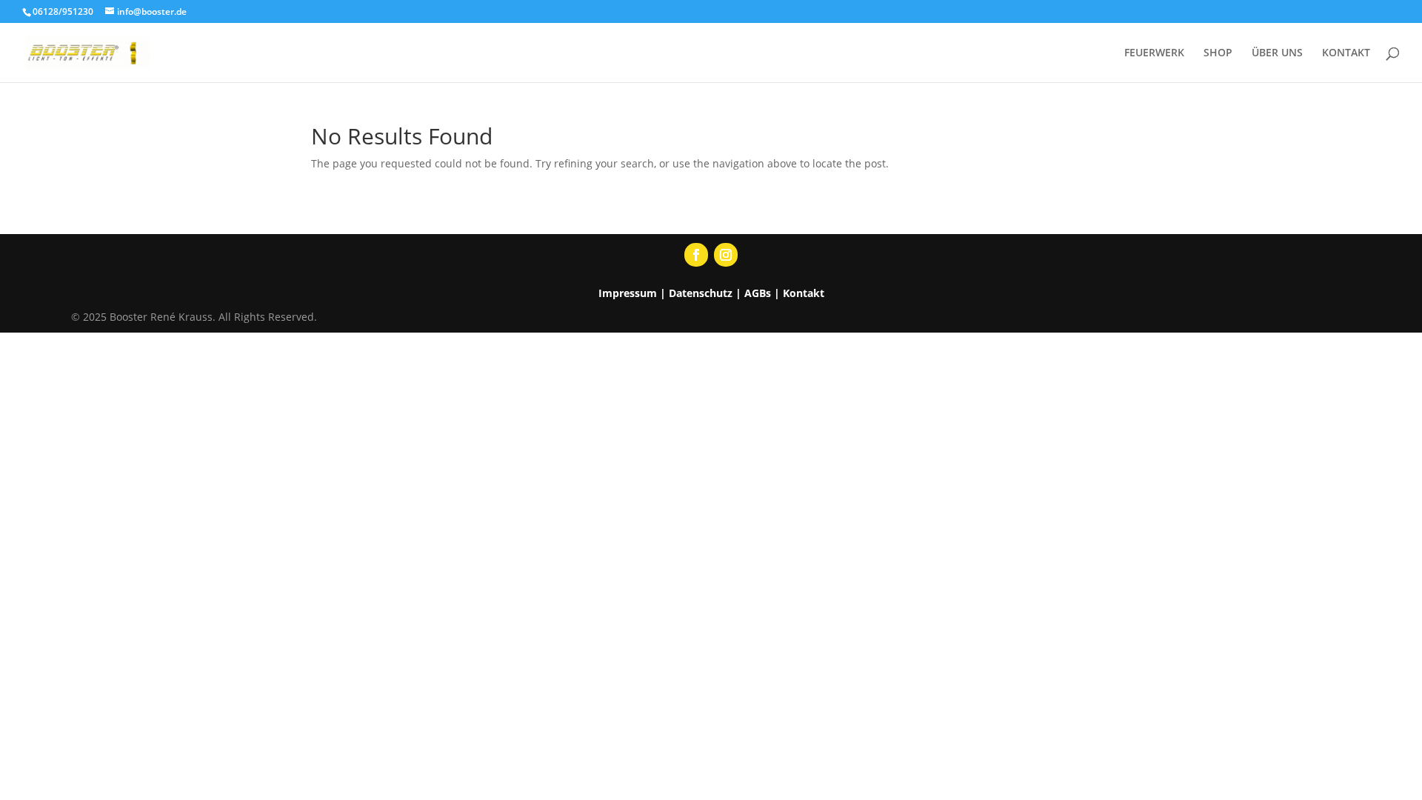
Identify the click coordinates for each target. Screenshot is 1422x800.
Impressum (627, 293)
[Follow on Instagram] (726, 255)
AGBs (757, 293)
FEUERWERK (1154, 53)
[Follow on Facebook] (696, 255)
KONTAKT (1346, 53)
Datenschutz (700, 293)
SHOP (1218, 53)
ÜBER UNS (1277, 53)
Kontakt (803, 293)
